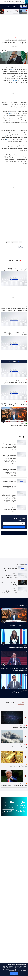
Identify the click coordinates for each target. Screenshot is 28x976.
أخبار (14, 6)
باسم (19, 154)
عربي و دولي (23, 764)
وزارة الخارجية (9, 139)
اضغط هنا (11, 970)
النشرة (24, 423)
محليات (24, 379)
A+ (2, 51)
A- (5, 51)
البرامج (8, 6)
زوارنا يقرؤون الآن (21, 564)
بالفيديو (22, 605)
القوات (12, 69)
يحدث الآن (14, 361)
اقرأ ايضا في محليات (14, 260)
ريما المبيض (15, 80)
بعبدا (10, 113)
